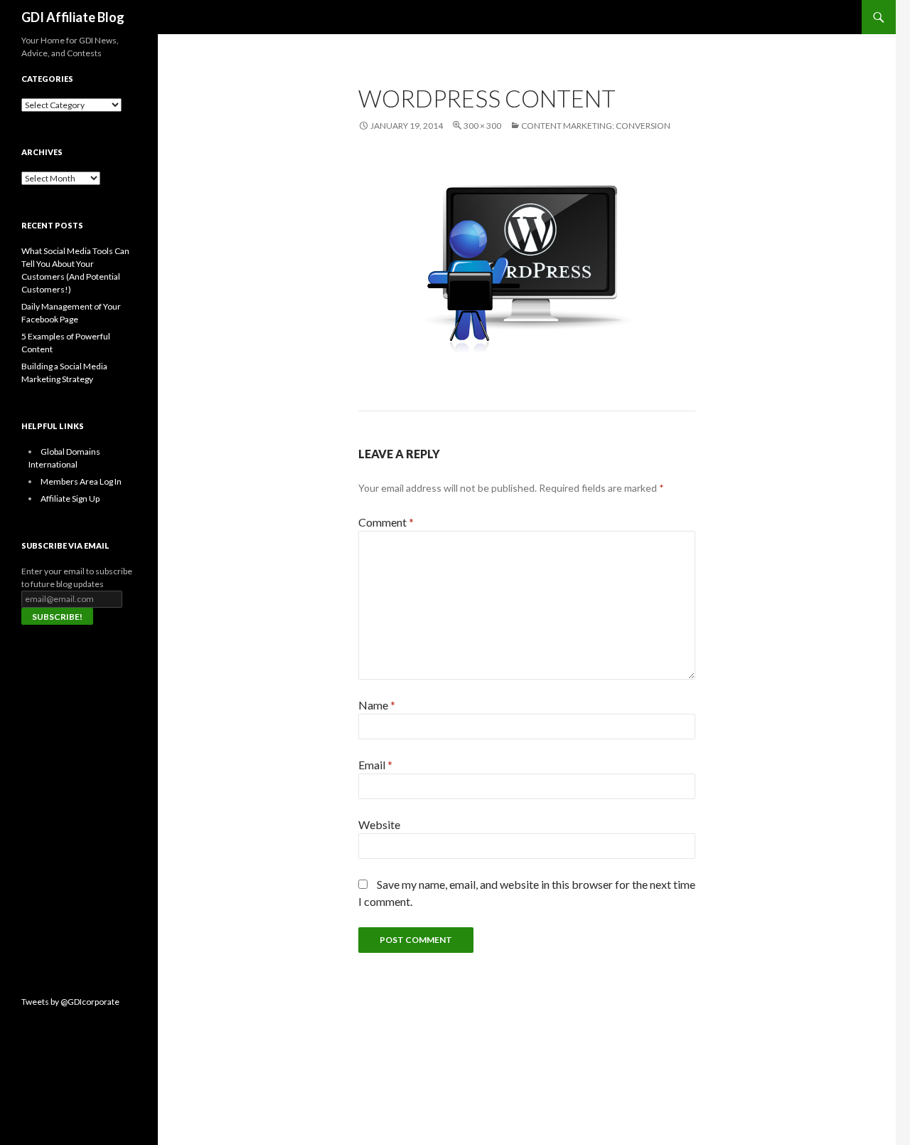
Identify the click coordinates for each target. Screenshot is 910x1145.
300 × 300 (482, 125)
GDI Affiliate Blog (72, 17)
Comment (386, 522)
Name (376, 705)
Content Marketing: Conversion (595, 125)
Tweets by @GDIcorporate (70, 1001)
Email (375, 764)
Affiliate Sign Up (70, 498)
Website (379, 824)
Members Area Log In (81, 481)
